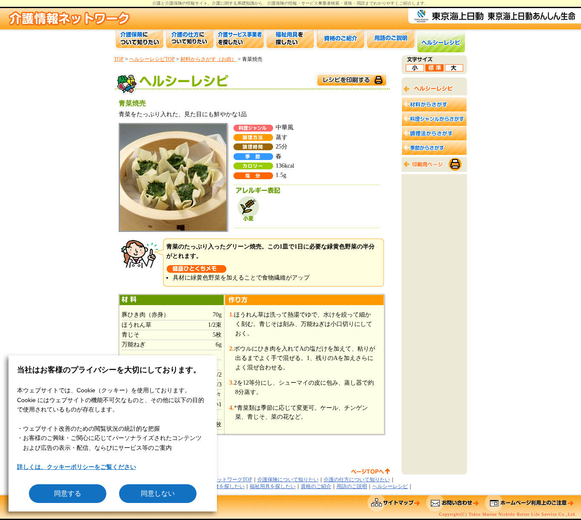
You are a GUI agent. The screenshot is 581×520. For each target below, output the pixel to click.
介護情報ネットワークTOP (221, 480)
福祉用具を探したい (273, 486)
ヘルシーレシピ (390, 486)
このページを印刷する (351, 80)
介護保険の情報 (282, 3)
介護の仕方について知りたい (357, 480)
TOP (119, 59)
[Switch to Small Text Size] (415, 69)
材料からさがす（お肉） (208, 59)
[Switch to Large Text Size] (454, 69)
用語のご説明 (351, 486)
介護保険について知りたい (288, 480)
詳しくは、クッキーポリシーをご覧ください (76, 466)
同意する (67, 493)
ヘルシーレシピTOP (152, 59)
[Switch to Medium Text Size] (434, 69)
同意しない (158, 493)
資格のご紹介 (316, 486)
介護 (216, 3)
